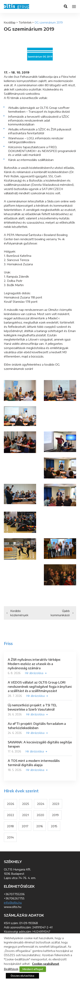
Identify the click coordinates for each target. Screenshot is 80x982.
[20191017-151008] (60, 390)
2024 (40, 803)
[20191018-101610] (60, 575)
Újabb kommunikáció (60, 613)
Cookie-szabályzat (45, 963)
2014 (10, 837)
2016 (39, 826)
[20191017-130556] (60, 467)
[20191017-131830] (20, 442)
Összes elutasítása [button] (22, 975)
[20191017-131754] (60, 441)
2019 (55, 815)
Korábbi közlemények (19, 613)
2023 (55, 803)
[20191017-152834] (20, 390)
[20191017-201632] (20, 522)
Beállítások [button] (11, 969)
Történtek (25, 22)
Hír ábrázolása (34, 673)
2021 (25, 815)
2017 (25, 826)
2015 (54, 826)
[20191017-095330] (60, 495)
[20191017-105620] (20, 494)
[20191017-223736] (60, 548)
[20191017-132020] (20, 416)
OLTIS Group (16, 6)
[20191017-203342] (20, 549)
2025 (25, 803)
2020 (40, 815)
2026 (10, 803)
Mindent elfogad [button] (33, 969)
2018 (10, 826)
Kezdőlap (10, 22)
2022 (10, 815)
